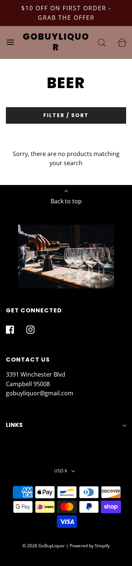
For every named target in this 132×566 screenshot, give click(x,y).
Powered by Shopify (90, 546)
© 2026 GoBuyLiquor (43, 546)
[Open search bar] (102, 42)
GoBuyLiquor (56, 42)
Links (14, 425)
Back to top (66, 201)
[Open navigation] (10, 42)
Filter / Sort (66, 115)
